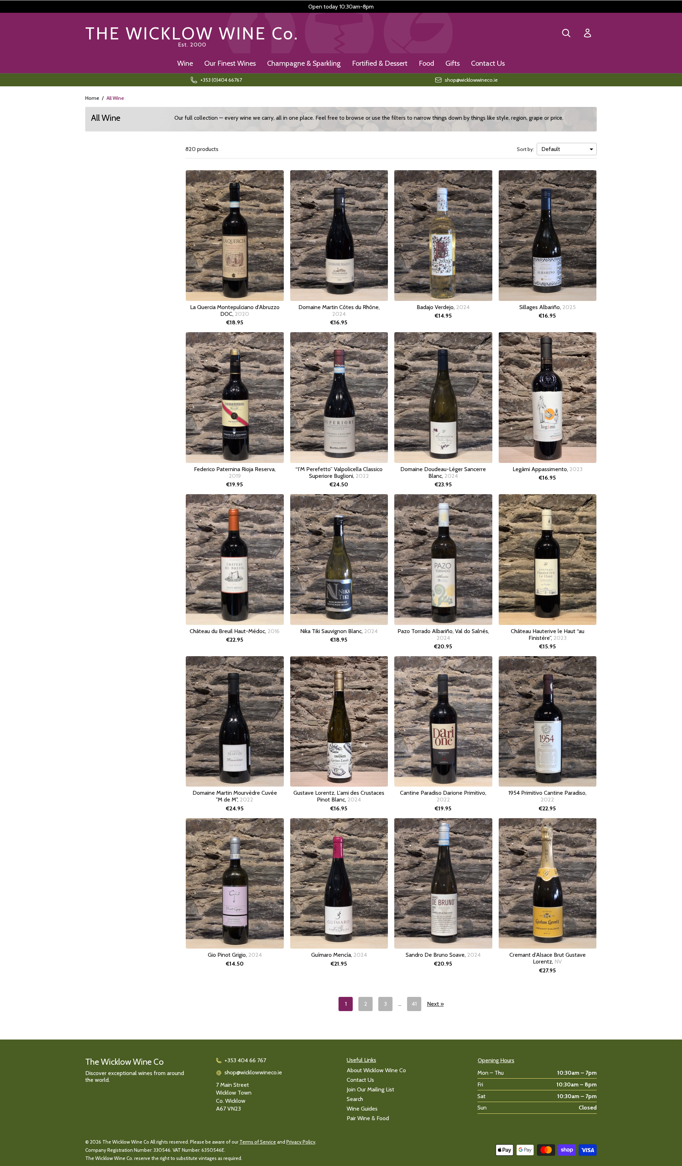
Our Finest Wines (230, 63)
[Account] (587, 33)
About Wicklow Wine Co (376, 1070)
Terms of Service (257, 1142)
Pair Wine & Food (368, 1118)
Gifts (452, 63)
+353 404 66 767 (245, 1060)
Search (355, 1099)
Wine (185, 63)
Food (426, 63)
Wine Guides (362, 1108)
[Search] (566, 33)
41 (414, 1003)
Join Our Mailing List (370, 1089)
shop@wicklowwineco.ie (253, 1072)
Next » (435, 1003)
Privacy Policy (300, 1142)
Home (92, 98)
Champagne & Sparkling (304, 63)
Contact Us (488, 63)
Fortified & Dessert (379, 63)
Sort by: (525, 149)
